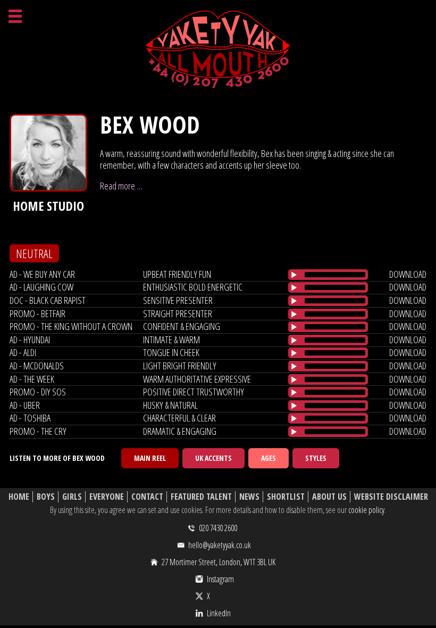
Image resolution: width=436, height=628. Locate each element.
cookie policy (366, 510)
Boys (46, 496)
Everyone (106, 496)
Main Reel (150, 458)
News (249, 496)
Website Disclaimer (391, 496)
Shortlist (286, 496)
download (407, 274)
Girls (72, 496)
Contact (147, 496)
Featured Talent (201, 496)
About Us (329, 496)
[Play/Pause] (294, 274)
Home (19, 496)
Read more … (121, 185)
